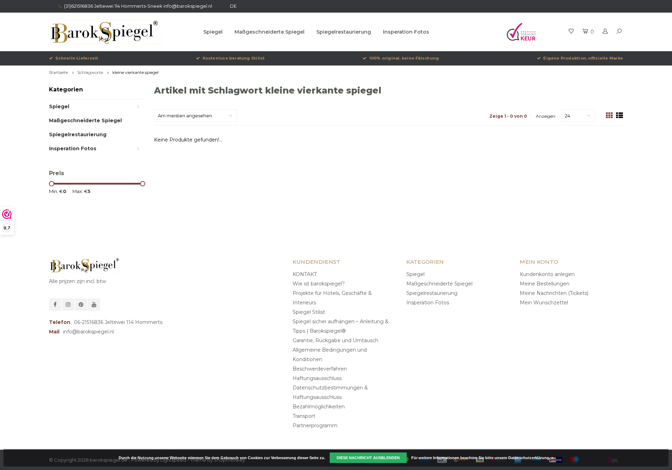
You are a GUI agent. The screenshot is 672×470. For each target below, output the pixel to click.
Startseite (58, 72)
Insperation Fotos (406, 32)
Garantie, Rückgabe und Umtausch (335, 340)
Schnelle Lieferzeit (76, 58)
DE (233, 6)
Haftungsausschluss (317, 378)
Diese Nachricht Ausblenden (368, 458)
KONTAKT (305, 274)
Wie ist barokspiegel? (319, 284)
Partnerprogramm (315, 425)
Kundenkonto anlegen (547, 274)
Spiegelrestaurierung (343, 32)
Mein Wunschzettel (544, 302)
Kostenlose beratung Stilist (234, 58)
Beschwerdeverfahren (320, 369)
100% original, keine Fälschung (404, 58)
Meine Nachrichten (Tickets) (554, 293)
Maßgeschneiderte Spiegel (269, 32)
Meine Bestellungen (544, 284)
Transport (304, 416)
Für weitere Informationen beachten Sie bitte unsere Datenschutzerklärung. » (482, 458)
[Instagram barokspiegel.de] (68, 304)
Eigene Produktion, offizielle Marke (583, 58)
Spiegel (213, 32)
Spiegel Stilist (309, 312)
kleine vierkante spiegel (135, 72)
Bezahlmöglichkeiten (319, 406)
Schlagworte (90, 72)
